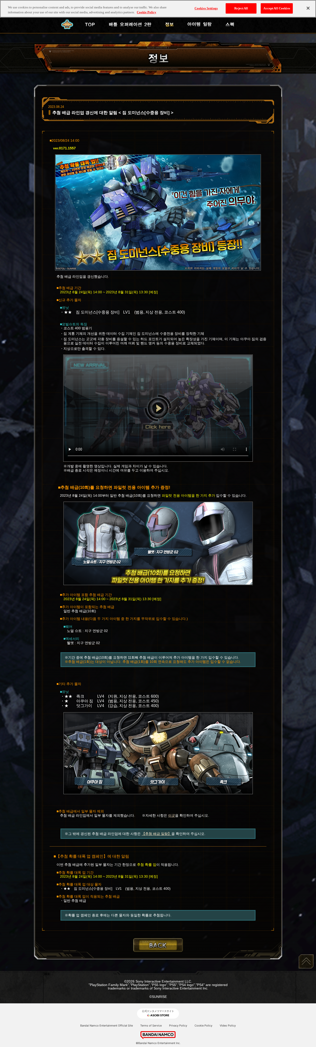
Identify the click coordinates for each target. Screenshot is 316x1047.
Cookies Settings (206, 8)
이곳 (171, 815)
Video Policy (228, 1025)
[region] (158, 9)
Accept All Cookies (276, 8)
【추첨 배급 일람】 (156, 834)
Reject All (241, 8)
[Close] (308, 8)
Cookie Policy (203, 1025)
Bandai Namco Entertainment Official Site (106, 1025)
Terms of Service (151, 1025)
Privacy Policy (178, 1025)
